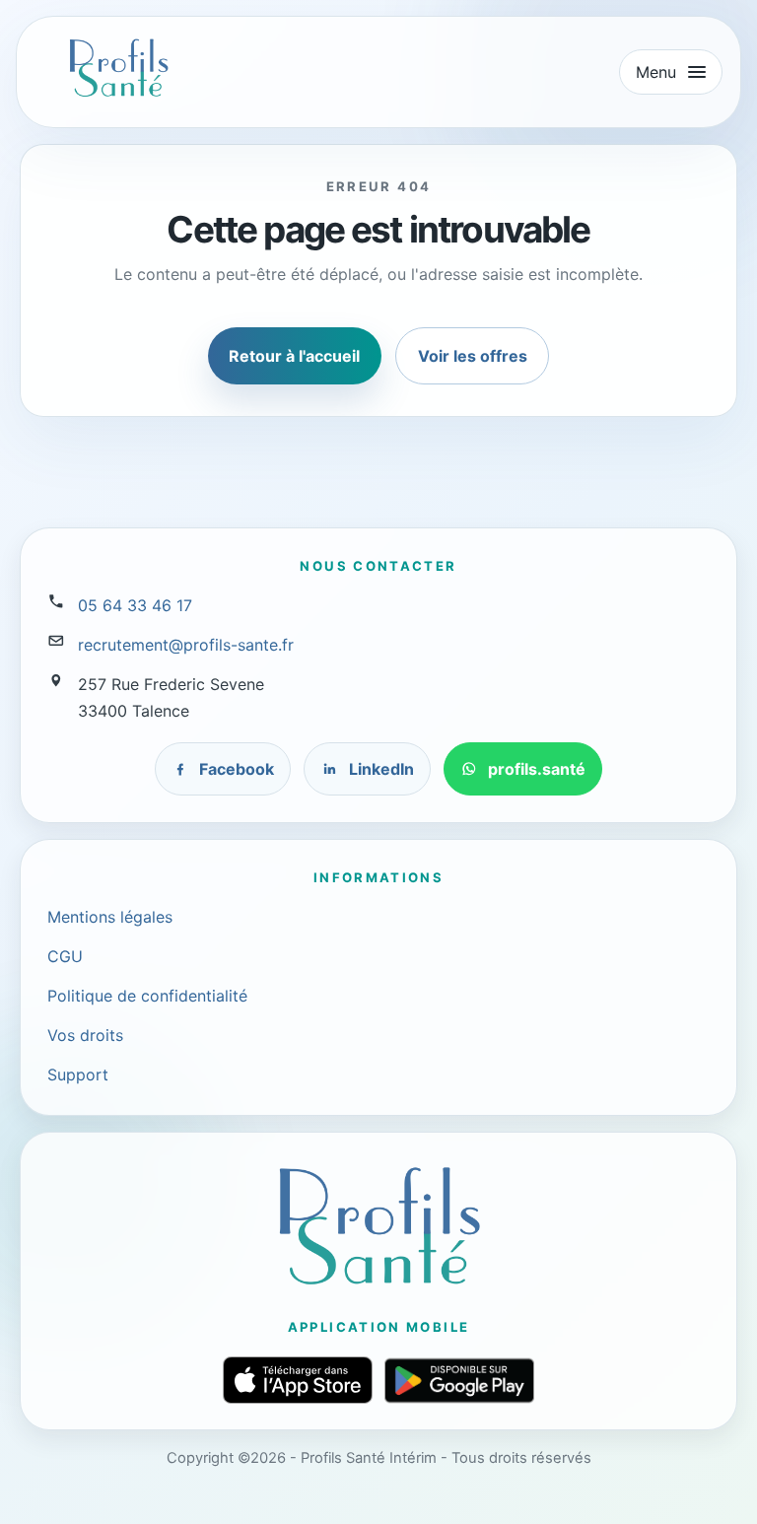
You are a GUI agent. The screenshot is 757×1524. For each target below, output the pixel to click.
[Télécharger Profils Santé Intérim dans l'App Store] (298, 1380)
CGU (65, 956)
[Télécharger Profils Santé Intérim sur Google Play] (459, 1380)
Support (77, 1074)
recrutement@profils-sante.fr (186, 645)
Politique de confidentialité (147, 995)
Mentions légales (109, 917)
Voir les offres (472, 356)
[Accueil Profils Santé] (118, 68)
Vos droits (85, 1035)
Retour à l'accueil (294, 356)
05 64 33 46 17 (135, 605)
